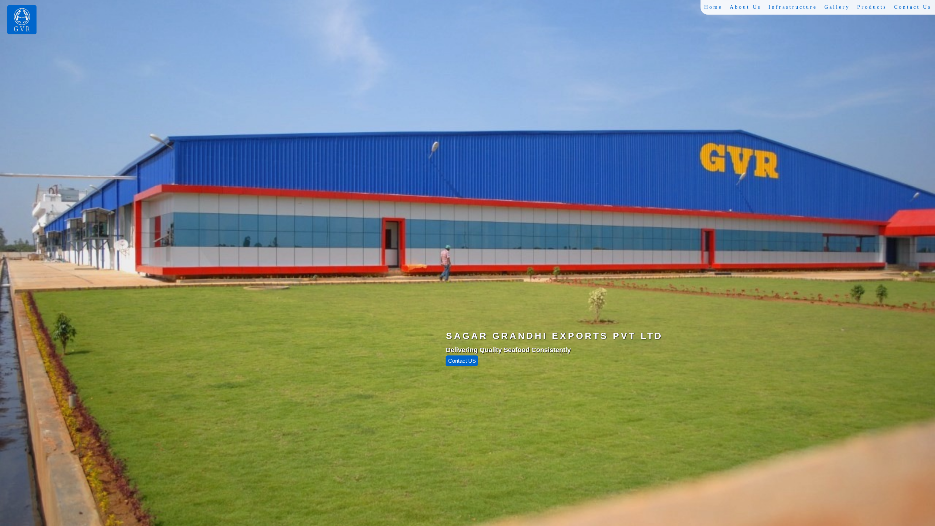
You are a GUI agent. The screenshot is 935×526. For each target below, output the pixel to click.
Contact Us (912, 7)
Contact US (462, 361)
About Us (745, 7)
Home (713, 7)
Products (872, 7)
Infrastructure (792, 7)
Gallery (837, 7)
